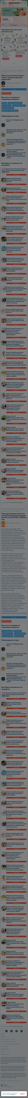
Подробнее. (12, 1094)
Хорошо (22, 1093)
